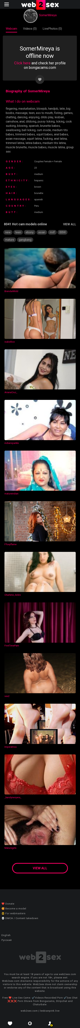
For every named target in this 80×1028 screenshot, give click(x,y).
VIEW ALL (69, 224)
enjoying (34, 117)
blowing (22, 126)
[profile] (50, 1023)
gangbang (25, 240)
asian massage (15, 138)
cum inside (44, 130)
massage (21, 113)
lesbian (59, 117)
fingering (11, 108)
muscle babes (37, 147)
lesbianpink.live (50, 1010)
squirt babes (44, 134)
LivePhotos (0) (52, 28)
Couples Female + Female (48, 161)
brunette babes (50, 126)
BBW (62, 232)
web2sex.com (29, 1010)
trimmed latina (15, 143)
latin (62, 108)
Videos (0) (30, 28)
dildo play (47, 117)
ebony (30, 232)
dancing (22, 117)
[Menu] (7, 4)
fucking (48, 138)
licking (60, 121)
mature (9, 240)
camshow (12, 121)
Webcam (11, 28)
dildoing (31, 121)
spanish (34, 126)
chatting (11, 117)
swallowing (13, 130)
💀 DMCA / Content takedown (19, 918)
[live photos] (30, 1023)
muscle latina (56, 147)
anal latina (60, 138)
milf (52, 232)
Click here (22, 63)
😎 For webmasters (13, 913)
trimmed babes (25, 134)
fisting (58, 113)
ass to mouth (44, 113)
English (6, 935)
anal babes (61, 134)
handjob (53, 108)
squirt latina (34, 138)
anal (22, 121)
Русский (6, 940)
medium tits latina (54, 143)
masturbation (26, 108)
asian (41, 232)
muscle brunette (16, 147)
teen (32, 113)
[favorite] (10, 1023)
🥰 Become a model (13, 908)
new (8, 232)
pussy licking (46, 121)
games (68, 113)
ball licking (29, 130)
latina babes (33, 143)
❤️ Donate (7, 903)
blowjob (42, 108)
